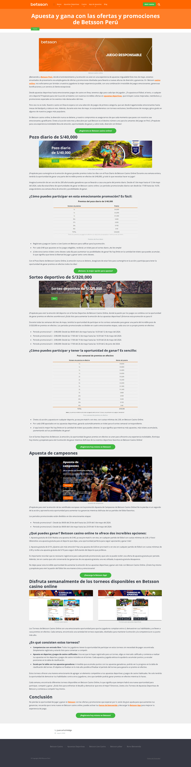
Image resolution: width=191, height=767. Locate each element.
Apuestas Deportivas (71, 4)
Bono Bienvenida (134, 746)
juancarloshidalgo (64, 730)
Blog (105, 4)
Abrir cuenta (149, 4)
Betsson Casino (56, 746)
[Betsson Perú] (39, 3)
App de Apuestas (95, 4)
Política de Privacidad (153, 758)
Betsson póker (116, 746)
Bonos (59, 4)
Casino (84, 4)
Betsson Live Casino (97, 746)
